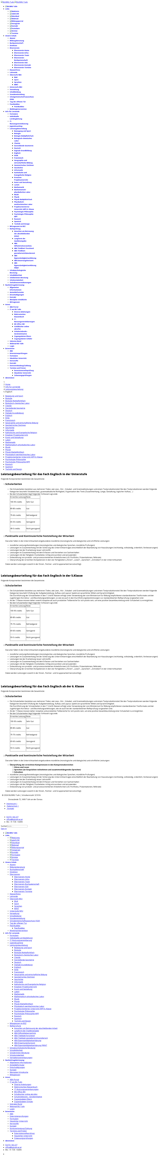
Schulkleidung (15, 92)
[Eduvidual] (14, 16)
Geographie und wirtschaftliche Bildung (21, 423)
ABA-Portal (14, 307)
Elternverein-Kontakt (22, 65)
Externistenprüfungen (18, 353)
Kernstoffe (14, 361)
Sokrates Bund (15, 341)
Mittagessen (15, 302)
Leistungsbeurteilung (18, 128)
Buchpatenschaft (16, 43)
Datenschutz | (12, 806)
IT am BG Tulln (15, 309)
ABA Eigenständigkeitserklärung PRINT (25, 265)
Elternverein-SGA (20, 63)
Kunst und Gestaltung (23, 182)
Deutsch (17, 148)
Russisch (17, 219)
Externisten (9, 348)
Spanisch (17, 221)
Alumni (12, 38)
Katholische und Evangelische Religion (21, 432)
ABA (11, 351)
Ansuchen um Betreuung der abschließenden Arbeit (24, 233)
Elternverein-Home (21, 50)
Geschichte (18, 168)
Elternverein (14, 48)
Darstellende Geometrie (23, 146)
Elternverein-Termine (22, 67)
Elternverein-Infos (21, 53)
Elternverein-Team (21, 55)
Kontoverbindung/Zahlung (20, 365)
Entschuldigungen (17, 295)
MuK (16, 77)
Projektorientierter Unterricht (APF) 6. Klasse (23, 457)
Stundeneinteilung (17, 94)
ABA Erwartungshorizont (23, 260)
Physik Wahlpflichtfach (23, 199)
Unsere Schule (10, 36)
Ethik (16, 155)
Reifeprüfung (15, 229)
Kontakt (13, 297)
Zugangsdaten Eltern (22, 336)
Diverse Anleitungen (22, 312)
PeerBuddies (15, 104)
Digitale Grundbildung (23, 150)
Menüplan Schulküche (18, 300)
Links (7, 9)
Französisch (18, 158)
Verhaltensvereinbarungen (20, 282)
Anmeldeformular (17, 292)
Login (12, 346)
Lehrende (13, 72)
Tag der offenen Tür (18, 102)
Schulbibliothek (16, 275)
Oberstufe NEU (16, 75)
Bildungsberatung (17, 41)
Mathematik (19, 187)
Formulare (14, 114)
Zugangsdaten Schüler (23, 339)
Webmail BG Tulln (17, 344)
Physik (16, 197)
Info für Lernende (12, 111)
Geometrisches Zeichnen (24, 165)
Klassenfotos (15, 70)
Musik (16, 194)
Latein (16, 185)
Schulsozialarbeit (16, 280)
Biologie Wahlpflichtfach (23, 136)
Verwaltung (14, 89)
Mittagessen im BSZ (18, 226)
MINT (16, 85)
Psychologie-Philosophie (23, 212)
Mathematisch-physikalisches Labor (20, 445)
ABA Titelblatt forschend (24, 248)
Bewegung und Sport (22, 131)
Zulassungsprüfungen (23, 375)
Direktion (13, 45)
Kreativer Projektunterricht (16, 435)
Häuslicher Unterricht (18, 358)
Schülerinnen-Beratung (19, 278)
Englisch (17, 153)
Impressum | (11, 803)
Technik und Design (22, 224)
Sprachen (18, 82)
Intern (7, 304)
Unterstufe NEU (16, 87)
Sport (16, 80)
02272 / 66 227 (12, 817)
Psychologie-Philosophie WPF (17, 462)
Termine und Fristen (18, 368)
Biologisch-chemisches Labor (17, 403)
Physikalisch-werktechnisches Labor (20, 454)
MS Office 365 (19, 324)
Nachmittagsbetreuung (14, 285)
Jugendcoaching (16, 126)
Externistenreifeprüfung (24, 370)
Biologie (17, 133)
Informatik (18, 170)
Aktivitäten (9, 378)
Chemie (17, 143)
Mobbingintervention (18, 109)
